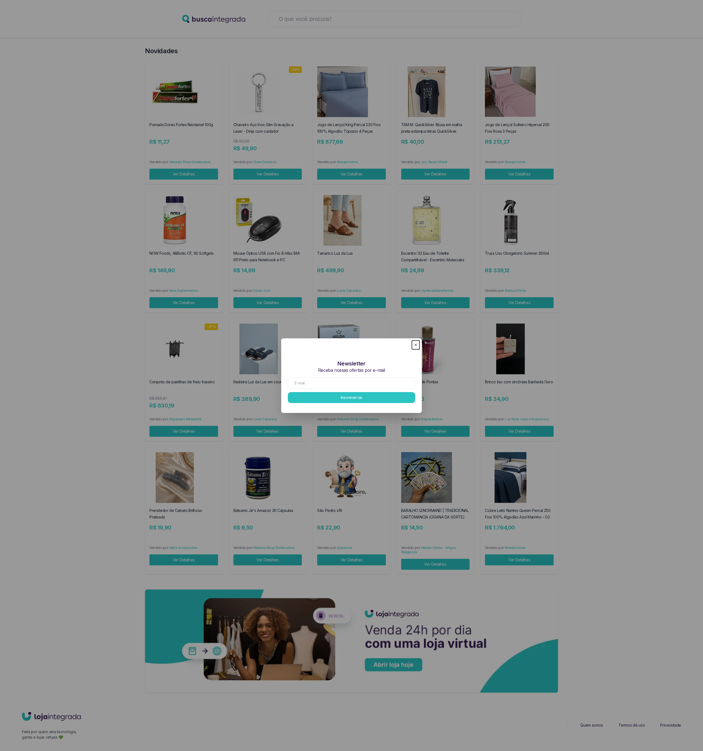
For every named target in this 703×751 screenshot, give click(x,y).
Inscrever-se (351, 397)
